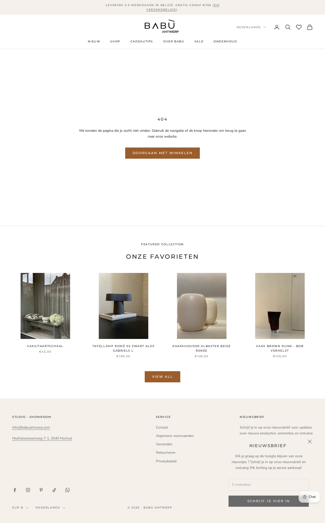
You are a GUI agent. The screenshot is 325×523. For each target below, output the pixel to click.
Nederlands (249, 27)
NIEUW (94, 41)
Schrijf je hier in (268, 501)
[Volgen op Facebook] (14, 490)
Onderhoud (225, 41)
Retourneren (165, 452)
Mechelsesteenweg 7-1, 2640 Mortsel (42, 438)
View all (162, 376)
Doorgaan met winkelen (163, 153)
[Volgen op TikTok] (54, 490)
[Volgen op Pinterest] (41, 490)
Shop (115, 41)
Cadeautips (142, 41)
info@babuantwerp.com (31, 427)
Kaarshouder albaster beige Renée (201, 348)
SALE (198, 41)
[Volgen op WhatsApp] (67, 490)
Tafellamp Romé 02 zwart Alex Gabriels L (123, 348)
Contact (162, 427)
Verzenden (164, 444)
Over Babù (173, 41)
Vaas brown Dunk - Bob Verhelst (279, 348)
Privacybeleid (166, 461)
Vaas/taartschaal (45, 346)
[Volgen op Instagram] (27, 490)
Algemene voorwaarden (175, 435)
